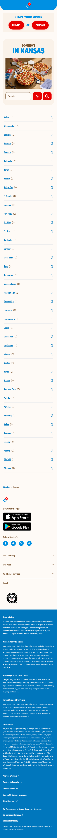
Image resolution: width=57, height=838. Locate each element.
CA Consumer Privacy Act (13, 814)
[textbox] (28, 828)
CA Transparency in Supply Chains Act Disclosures (22, 809)
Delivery (16, 25)
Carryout (40, 25)
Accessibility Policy (10, 820)
